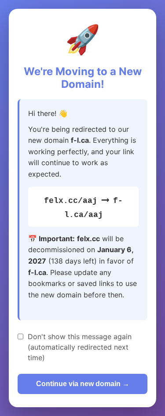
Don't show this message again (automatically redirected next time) (80, 347)
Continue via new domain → (82, 383)
